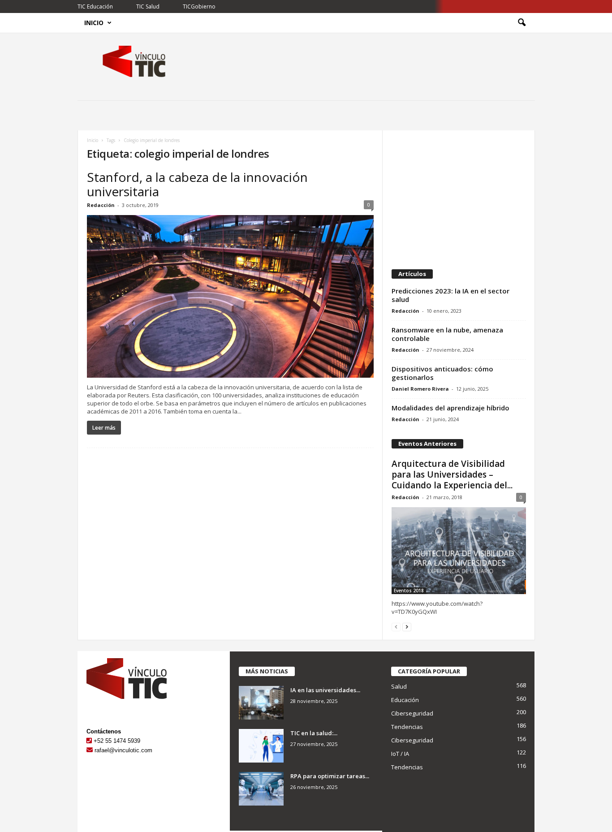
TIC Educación (95, 6)
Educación (405, 700)
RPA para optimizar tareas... (329, 776)
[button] (521, 23)
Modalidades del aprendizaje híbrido (450, 407)
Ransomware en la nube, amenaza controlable (447, 334)
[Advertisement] (458, 195)
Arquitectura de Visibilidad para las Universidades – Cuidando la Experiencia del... (452, 474)
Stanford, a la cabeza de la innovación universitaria (197, 184)
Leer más (104, 427)
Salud (399, 686)
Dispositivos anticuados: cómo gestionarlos (442, 373)
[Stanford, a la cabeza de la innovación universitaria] (230, 296)
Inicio (93, 22)
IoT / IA (400, 754)
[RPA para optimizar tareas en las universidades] (261, 789)
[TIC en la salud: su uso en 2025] (261, 746)
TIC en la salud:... (313, 733)
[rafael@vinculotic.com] (89, 750)
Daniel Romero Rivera (420, 388)
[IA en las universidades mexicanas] (261, 703)
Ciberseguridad (412, 713)
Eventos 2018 (409, 590)
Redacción (101, 205)
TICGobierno (199, 6)
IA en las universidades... (325, 690)
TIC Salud (147, 6)
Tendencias (407, 727)
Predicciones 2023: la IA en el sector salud (450, 295)
